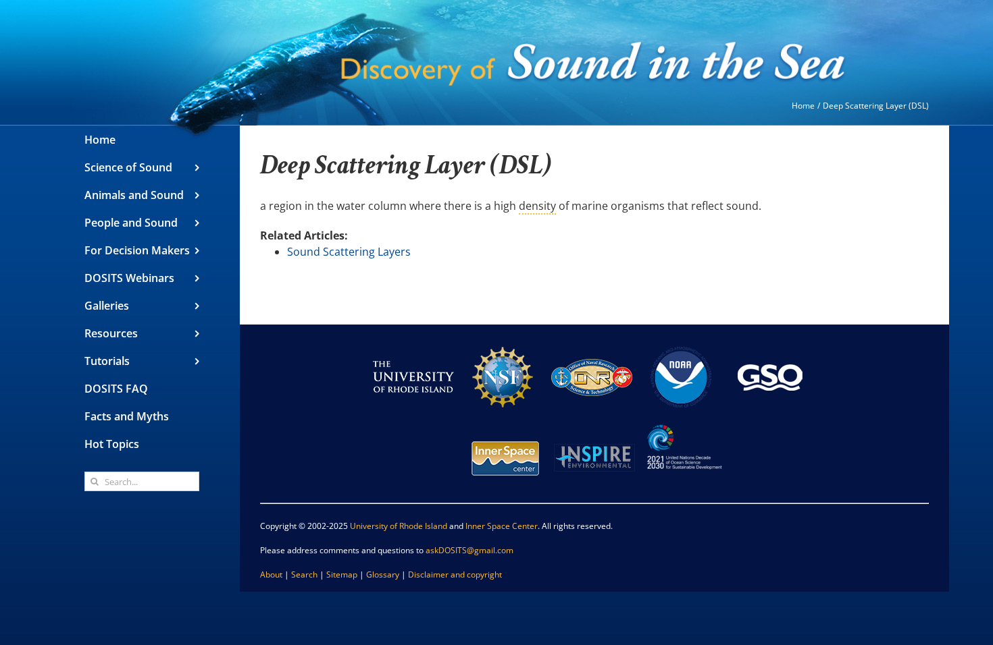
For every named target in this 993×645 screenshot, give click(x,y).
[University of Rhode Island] (413, 342)
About (271, 574)
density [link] (537, 205)
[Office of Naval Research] (591, 342)
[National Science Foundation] (502, 342)
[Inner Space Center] (505, 423)
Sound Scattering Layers (349, 251)
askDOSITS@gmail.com (469, 550)
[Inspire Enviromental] (594, 423)
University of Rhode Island (398, 526)
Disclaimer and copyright (455, 574)
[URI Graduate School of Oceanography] (770, 342)
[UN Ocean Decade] (683, 423)
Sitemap (341, 574)
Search (304, 574)
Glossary (382, 574)
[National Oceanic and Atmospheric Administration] (680, 342)
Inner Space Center (501, 526)
